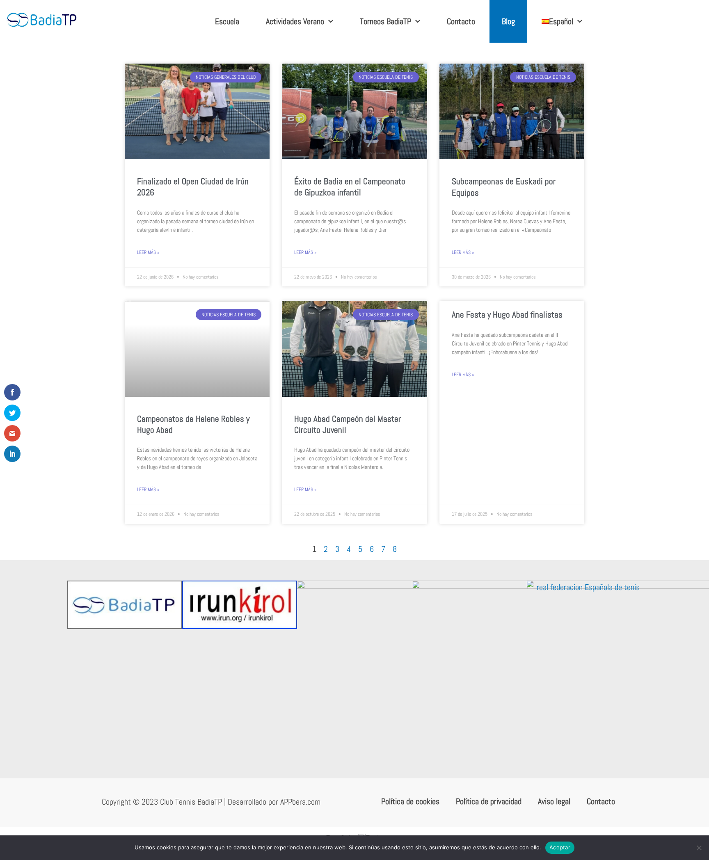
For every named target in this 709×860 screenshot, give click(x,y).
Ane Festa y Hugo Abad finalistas (507, 314)
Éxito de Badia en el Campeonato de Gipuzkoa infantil (349, 187)
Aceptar (559, 847)
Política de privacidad (488, 801)
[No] (699, 848)
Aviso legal (554, 801)
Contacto (461, 21)
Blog (508, 21)
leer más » (148, 252)
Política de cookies (410, 801)
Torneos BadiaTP (385, 21)
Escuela (227, 21)
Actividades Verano (295, 21)
